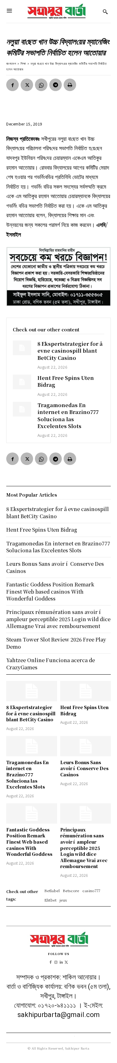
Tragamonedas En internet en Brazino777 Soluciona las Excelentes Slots (68, 415)
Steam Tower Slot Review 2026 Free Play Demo (56, 643)
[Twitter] (27, 85)
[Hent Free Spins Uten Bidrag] (22, 382)
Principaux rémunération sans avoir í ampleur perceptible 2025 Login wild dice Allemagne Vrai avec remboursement (84, 848)
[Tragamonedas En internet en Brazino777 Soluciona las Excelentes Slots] (22, 409)
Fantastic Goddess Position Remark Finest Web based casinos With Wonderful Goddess (29, 841)
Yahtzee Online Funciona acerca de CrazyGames (50, 664)
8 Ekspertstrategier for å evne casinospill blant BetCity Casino (70, 350)
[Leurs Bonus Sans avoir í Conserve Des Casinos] (85, 746)
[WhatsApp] (41, 85)
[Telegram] (55, 85)
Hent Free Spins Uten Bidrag (65, 381)
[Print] (70, 85)
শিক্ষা (23, 63)
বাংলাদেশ (11, 63)
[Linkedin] (61, 961)
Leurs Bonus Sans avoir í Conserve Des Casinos (84, 768)
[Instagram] (56, 961)
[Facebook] (12, 85)
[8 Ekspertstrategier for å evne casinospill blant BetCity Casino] (22, 347)
